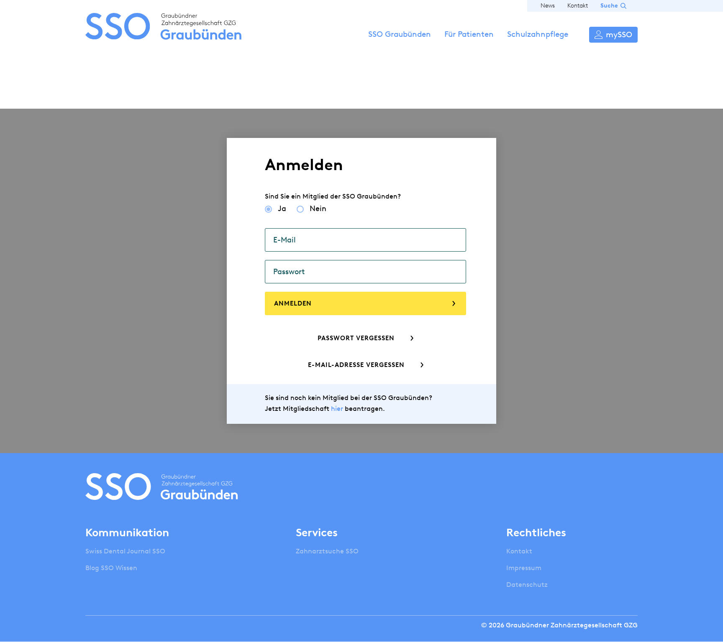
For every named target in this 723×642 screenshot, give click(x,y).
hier (337, 409)
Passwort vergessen (356, 338)
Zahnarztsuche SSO (327, 551)
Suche (609, 5)
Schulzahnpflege (537, 34)
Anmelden (613, 35)
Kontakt (577, 5)
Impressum (523, 568)
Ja (282, 208)
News (548, 5)
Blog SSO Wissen (111, 568)
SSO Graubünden (399, 34)
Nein (318, 208)
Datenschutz (527, 584)
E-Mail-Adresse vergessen (356, 365)
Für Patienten (469, 34)
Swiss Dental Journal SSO (125, 551)
